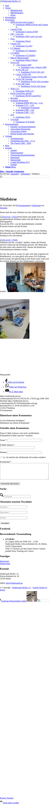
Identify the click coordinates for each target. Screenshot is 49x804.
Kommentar (5, 462)
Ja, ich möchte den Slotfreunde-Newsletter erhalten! (24, 457)
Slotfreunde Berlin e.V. (21, 587)
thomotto (3, 208)
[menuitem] (27, 5)
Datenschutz (5, 563)
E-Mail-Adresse (7, 445)
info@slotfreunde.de (14, 583)
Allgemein (36, 205)
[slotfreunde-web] (10, 1)
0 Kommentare (23, 205)
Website (3, 452)
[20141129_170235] (24, 177)
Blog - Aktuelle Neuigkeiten (12, 171)
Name (3, 440)
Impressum (4, 561)
